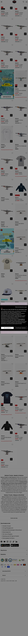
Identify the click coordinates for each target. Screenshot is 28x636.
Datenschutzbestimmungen (21, 306)
